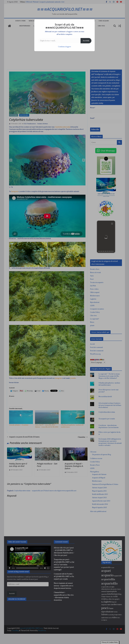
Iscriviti (86, 41)
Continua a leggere (64, 47)
